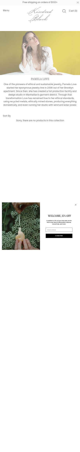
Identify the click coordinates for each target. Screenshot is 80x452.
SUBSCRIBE (59, 236)
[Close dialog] (75, 204)
